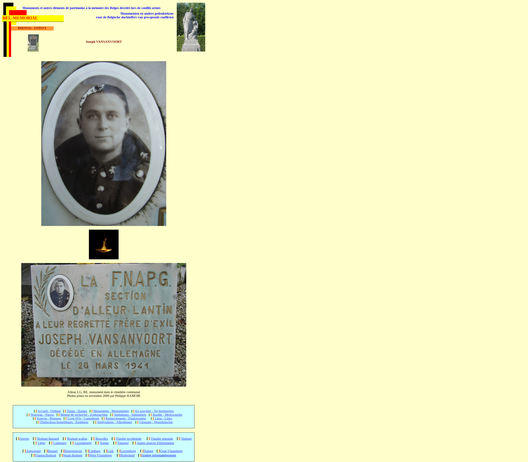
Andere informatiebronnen (159, 455)
